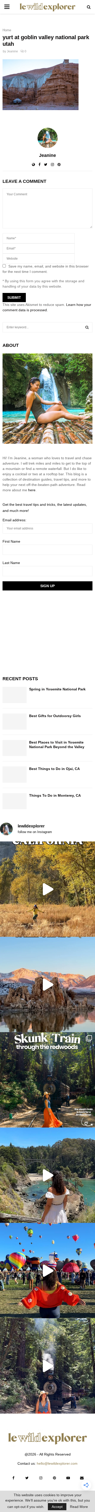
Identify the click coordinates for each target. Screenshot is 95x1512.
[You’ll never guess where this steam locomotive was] (47, 1366)
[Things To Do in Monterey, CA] (15, 801)
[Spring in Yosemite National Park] (15, 695)
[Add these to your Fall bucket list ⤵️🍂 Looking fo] (47, 889)
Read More (79, 1506)
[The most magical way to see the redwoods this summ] (47, 1080)
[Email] (81, 1478)
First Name (11, 541)
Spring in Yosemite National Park (57, 689)
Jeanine (12, 51)
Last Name (11, 563)
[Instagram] (40, 1478)
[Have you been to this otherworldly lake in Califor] (47, 984)
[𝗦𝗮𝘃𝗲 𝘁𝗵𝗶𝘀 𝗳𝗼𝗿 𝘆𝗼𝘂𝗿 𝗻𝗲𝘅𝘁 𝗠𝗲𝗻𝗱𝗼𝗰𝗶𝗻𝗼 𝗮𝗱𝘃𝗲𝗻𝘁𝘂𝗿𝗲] (47, 1175)
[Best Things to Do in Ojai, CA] (15, 774)
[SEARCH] (87, 327)
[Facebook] (13, 1478)
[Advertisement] (41, 632)
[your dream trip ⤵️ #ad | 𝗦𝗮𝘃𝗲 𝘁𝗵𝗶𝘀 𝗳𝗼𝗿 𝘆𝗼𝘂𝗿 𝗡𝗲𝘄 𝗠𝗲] (47, 1270)
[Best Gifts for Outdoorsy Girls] (15, 722)
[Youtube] (68, 1478)
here (31, 490)
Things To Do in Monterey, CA (55, 795)
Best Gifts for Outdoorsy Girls (55, 716)
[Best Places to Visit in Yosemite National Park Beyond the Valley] (15, 748)
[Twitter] (27, 1478)
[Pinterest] (54, 1478)
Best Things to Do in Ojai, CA (54, 769)
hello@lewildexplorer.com (57, 1463)
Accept (57, 1507)
